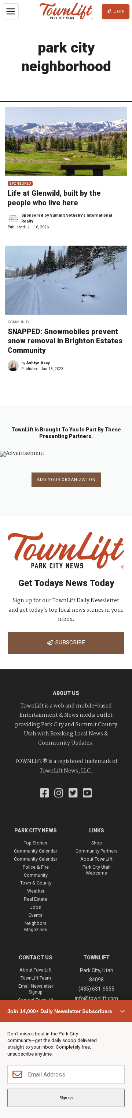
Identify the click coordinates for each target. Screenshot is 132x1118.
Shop (96, 843)
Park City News (35, 830)
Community (18, 322)
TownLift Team (36, 978)
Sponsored (20, 183)
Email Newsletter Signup (35, 989)
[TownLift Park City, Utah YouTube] (87, 794)
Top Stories (35, 843)
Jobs (35, 907)
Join (119, 11)
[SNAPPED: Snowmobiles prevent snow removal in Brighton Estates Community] (66, 280)
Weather (35, 891)
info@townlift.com (96, 998)
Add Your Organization (66, 479)
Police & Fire (36, 867)
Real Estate (35, 899)
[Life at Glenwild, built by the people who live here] (66, 141)
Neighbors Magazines (35, 926)
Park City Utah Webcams (96, 870)
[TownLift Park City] (66, 11)
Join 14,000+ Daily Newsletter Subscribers (59, 1011)
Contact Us (35, 957)
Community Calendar (35, 851)
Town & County (35, 883)
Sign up (66, 1098)
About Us (66, 693)
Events (36, 915)
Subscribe (68, 642)
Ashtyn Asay (38, 363)
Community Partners (97, 851)
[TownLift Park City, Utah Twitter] (73, 794)
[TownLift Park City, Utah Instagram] (58, 794)
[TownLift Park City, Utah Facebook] (44, 794)
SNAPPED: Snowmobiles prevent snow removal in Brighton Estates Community (65, 341)
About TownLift (96, 859)
